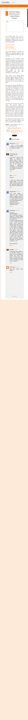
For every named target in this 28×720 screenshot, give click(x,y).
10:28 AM (14, 175)
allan (21, 128)
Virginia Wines (14, 133)
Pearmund (9, 131)
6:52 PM (16, 249)
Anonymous (12, 267)
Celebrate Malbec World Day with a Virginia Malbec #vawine (14, 15)
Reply (11, 150)
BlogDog (12, 249)
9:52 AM (15, 155)
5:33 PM (17, 267)
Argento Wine (13, 191)
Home (10, 6)
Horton (21, 130)
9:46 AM (17, 143)
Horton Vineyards (9, 46)
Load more (14, 296)
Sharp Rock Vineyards (11, 49)
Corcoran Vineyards (10, 44)
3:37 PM (17, 210)
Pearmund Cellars (10, 47)
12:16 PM (18, 191)
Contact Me (15, 6)
